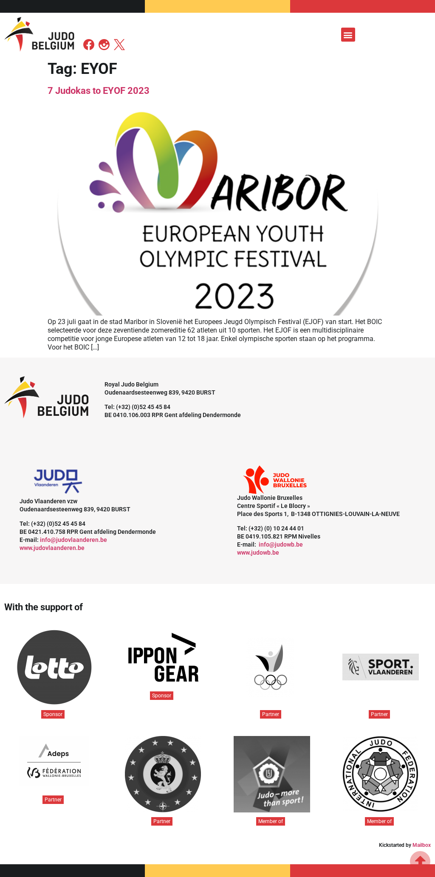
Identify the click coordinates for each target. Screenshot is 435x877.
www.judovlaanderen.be (52, 547)
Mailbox (421, 845)
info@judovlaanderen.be (73, 539)
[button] (348, 35)
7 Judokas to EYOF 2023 (99, 90)
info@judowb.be (281, 544)
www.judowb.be (258, 552)
